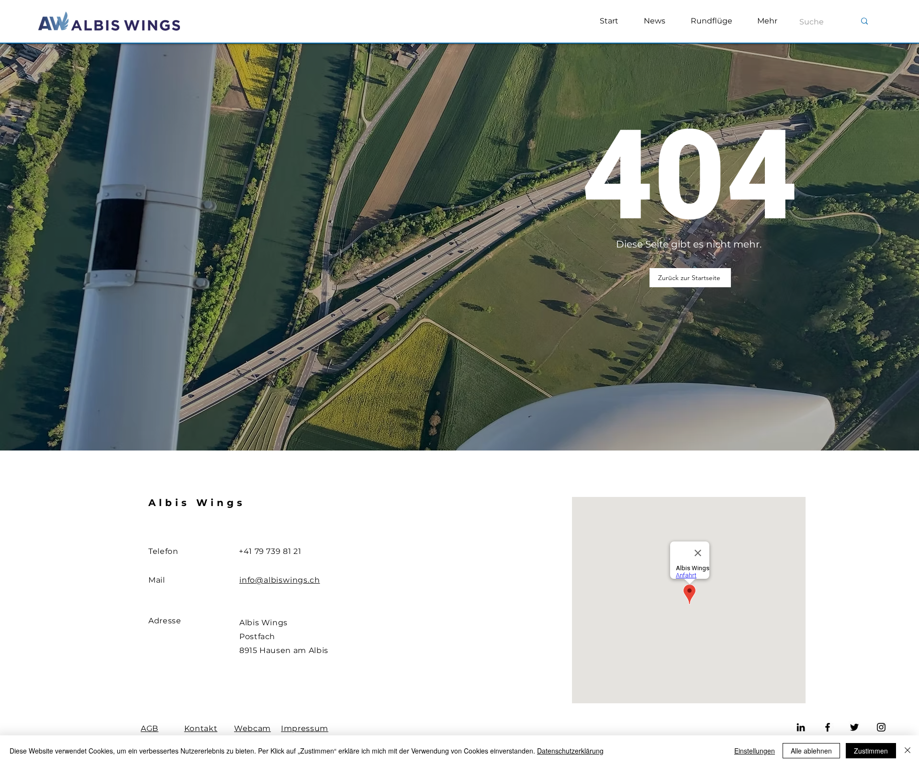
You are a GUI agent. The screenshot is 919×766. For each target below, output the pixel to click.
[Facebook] (827, 727)
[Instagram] (881, 727)
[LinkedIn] (801, 727)
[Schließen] (907, 750)
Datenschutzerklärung (570, 750)
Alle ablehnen (811, 750)
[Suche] (864, 21)
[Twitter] (854, 727)
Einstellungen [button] (754, 750)
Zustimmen (871, 750)
